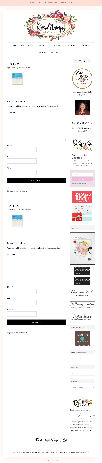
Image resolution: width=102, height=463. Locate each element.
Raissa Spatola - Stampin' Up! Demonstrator (51, 26)
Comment (11, 112)
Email (10, 157)
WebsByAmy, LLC (83, 452)
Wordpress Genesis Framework (57, 452)
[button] (63, 50)
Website (10, 168)
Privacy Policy (54, 460)
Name (10, 145)
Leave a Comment (25, 67)
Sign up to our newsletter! (17, 191)
